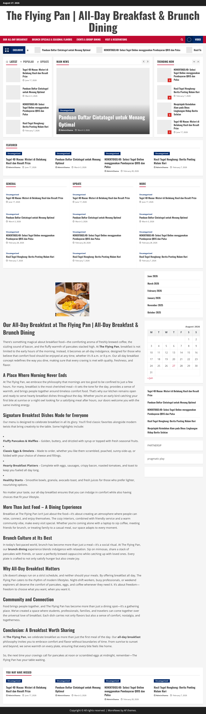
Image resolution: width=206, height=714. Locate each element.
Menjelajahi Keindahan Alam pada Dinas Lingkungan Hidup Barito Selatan (164, 98)
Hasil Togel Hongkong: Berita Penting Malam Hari (164, 80)
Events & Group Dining (89, 39)
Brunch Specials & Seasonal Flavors (52, 39)
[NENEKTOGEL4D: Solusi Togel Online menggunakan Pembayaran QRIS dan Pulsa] (128, 153)
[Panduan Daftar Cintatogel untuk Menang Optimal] (103, 101)
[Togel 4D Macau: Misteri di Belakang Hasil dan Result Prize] (29, 153)
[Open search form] (182, 39)
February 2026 (154, 290)
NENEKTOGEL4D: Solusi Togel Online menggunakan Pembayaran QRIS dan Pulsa (131, 50)
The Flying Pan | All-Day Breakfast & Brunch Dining (103, 21)
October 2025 (154, 312)
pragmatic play (155, 458)
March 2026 (153, 283)
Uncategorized (66, 110)
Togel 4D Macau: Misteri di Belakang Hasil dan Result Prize (164, 115)
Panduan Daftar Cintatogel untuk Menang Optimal (55, 50)
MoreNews (114, 710)
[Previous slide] (144, 62)
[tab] (11, 62)
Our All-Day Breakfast (15, 39)
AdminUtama (67, 130)
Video (198, 39)
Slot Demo (153, 471)
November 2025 (155, 305)
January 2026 (154, 298)
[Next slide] (148, 62)
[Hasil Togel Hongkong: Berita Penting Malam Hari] (177, 153)
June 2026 (152, 276)
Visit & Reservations (116, 39)
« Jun (150, 378)
